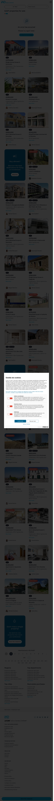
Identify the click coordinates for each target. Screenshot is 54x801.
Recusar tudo (33, 421)
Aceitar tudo (20, 421)
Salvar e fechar (26, 424)
